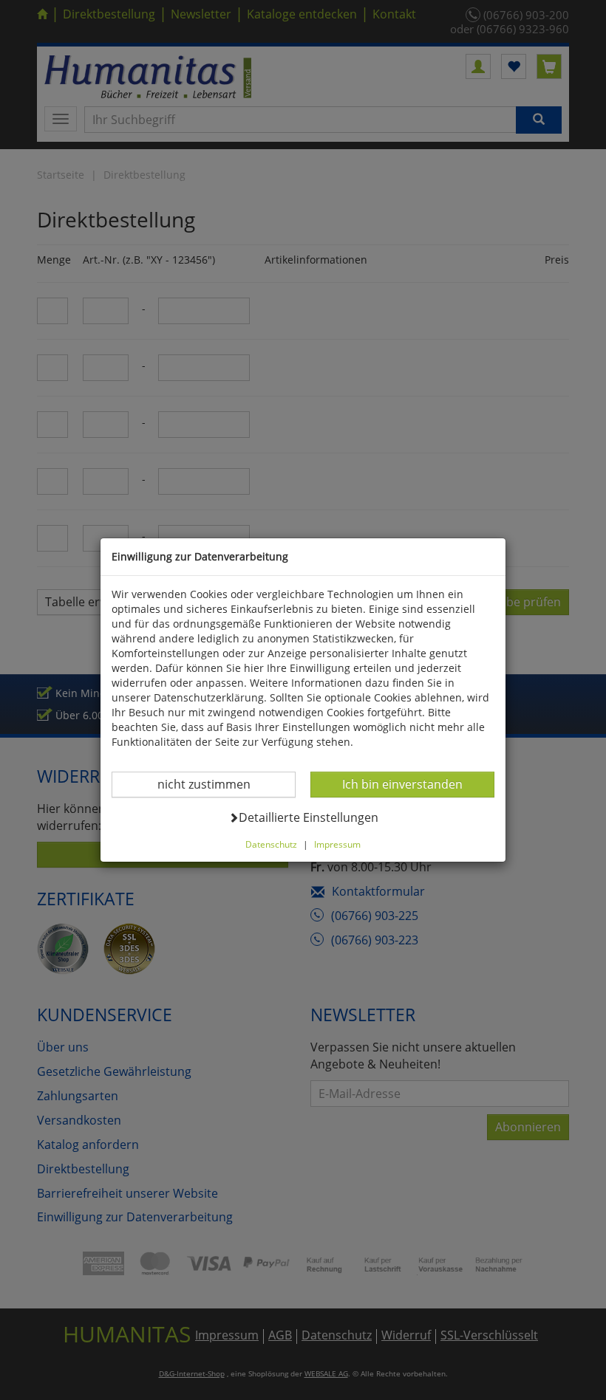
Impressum (337, 844)
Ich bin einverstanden (402, 783)
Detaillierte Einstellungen (308, 817)
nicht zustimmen (213, 783)
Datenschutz (271, 844)
